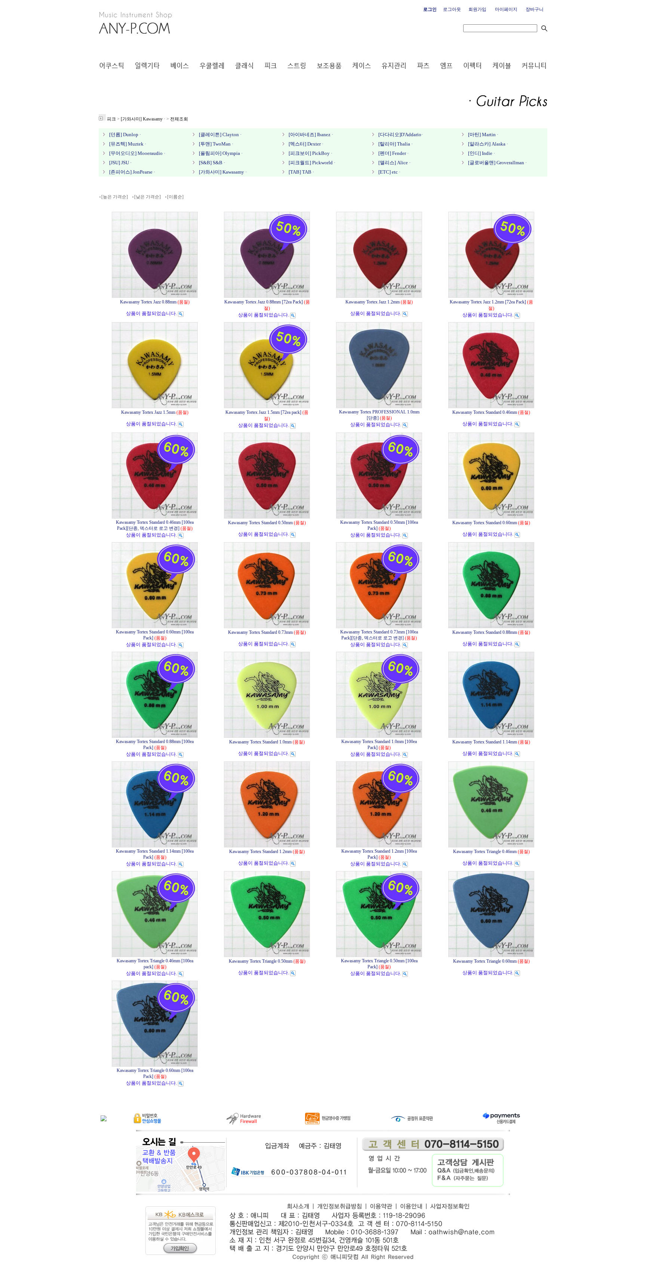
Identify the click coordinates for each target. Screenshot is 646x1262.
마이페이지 (506, 9)
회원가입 (477, 9)
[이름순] (175, 196)
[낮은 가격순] (147, 196)
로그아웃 (452, 9)
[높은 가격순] (114, 196)
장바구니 (535, 9)
